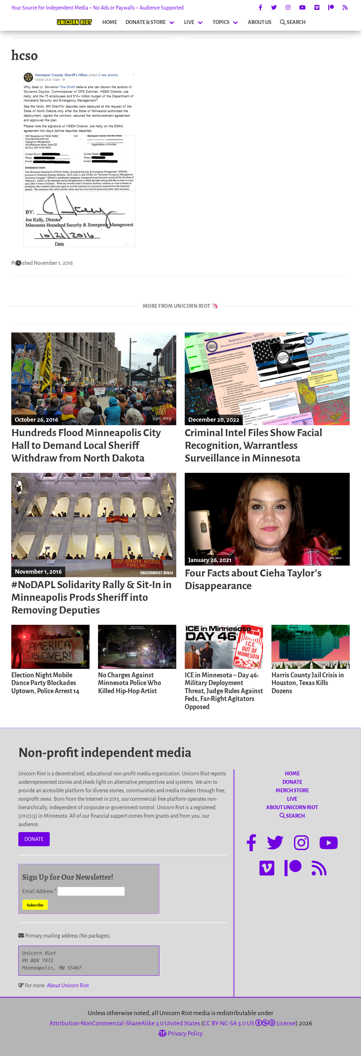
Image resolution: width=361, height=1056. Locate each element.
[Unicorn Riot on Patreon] (331, 8)
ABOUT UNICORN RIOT (292, 807)
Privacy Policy (185, 1033)
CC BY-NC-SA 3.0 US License (249, 1023)
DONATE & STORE (146, 22)
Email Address (39, 891)
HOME (109, 22)
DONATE (34, 839)
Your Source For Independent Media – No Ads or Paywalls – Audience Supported (97, 8)
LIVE (189, 22)
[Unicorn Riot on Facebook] (260, 8)
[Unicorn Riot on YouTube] (302, 8)
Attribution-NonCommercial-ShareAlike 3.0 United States (124, 1023)
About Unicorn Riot (68, 985)
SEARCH (296, 22)
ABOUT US (259, 22)
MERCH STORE (292, 790)
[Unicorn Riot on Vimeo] (317, 8)
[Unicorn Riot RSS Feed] (345, 8)
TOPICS (221, 22)
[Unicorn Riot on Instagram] (288, 8)
